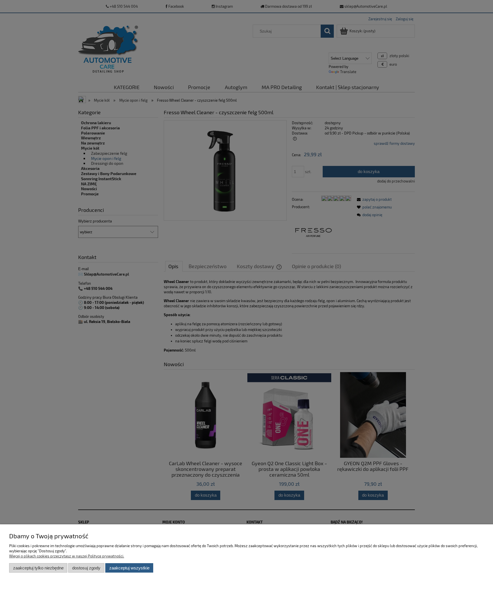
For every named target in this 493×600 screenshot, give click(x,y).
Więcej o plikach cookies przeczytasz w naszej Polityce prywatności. (66, 556)
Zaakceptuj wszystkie (129, 567)
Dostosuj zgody (86, 567)
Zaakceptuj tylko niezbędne (38, 567)
